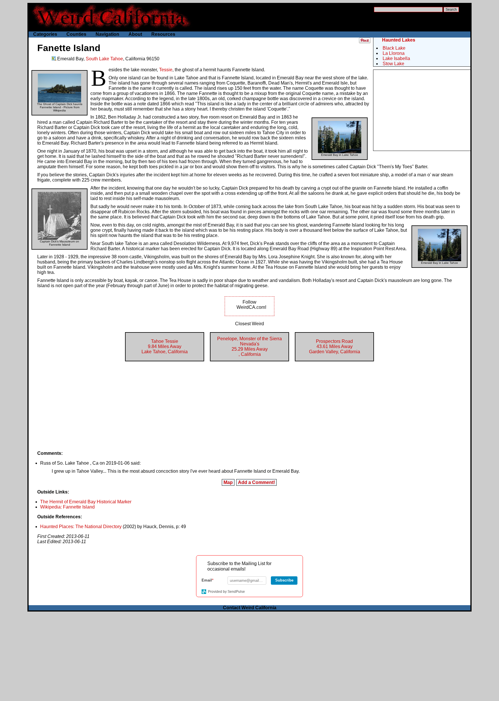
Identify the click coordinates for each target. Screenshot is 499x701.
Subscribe (284, 580)
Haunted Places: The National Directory (81, 526)
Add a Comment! (256, 482)
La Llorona (394, 53)
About (135, 34)
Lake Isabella (396, 58)
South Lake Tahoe (104, 58)
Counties (76, 34)
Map (228, 482)
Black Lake (394, 48)
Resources (163, 34)
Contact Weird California (249, 607)
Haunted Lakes (398, 40)
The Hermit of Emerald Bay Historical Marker (85, 501)
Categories (45, 34)
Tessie (165, 69)
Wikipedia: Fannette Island (67, 506)
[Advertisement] (421, 110)
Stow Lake (393, 63)
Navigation (107, 34)
